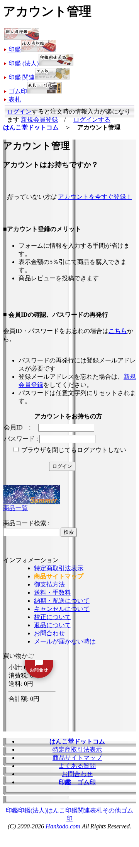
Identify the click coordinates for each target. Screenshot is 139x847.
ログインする (91, 119)
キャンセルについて (62, 608)
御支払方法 (49, 584)
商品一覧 (15, 508)
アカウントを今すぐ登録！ (95, 196)
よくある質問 (77, 765)
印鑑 (12, 810)
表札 (96, 810)
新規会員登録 (39, 119)
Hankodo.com (63, 826)
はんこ (56, 810)
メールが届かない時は (65, 641)
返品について (52, 625)
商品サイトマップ (77, 757)
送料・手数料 (52, 592)
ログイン (19, 111)
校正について (52, 617)
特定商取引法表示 (58, 568)
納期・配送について (62, 600)
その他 (111, 810)
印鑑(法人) (32, 810)
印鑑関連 (77, 810)
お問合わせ (49, 633)
